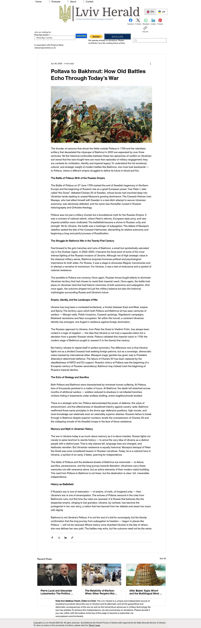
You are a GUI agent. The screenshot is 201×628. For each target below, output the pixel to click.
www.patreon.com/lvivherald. (69, 616)
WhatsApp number (41, 35)
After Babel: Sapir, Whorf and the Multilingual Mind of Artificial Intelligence (145, 592)
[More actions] (150, 63)
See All (163, 558)
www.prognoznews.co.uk (45, 48)
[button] (96, 36)
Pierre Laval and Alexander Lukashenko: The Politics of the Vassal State (57, 592)
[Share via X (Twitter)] (59, 537)
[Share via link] (72, 537)
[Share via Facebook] (52, 537)
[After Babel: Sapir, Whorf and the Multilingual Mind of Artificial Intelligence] (146, 575)
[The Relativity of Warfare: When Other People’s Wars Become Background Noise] (101, 575)
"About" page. (94, 625)
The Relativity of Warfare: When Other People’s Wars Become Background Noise (101, 592)
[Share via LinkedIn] (65, 537)
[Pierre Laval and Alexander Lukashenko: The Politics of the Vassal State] (57, 575)
